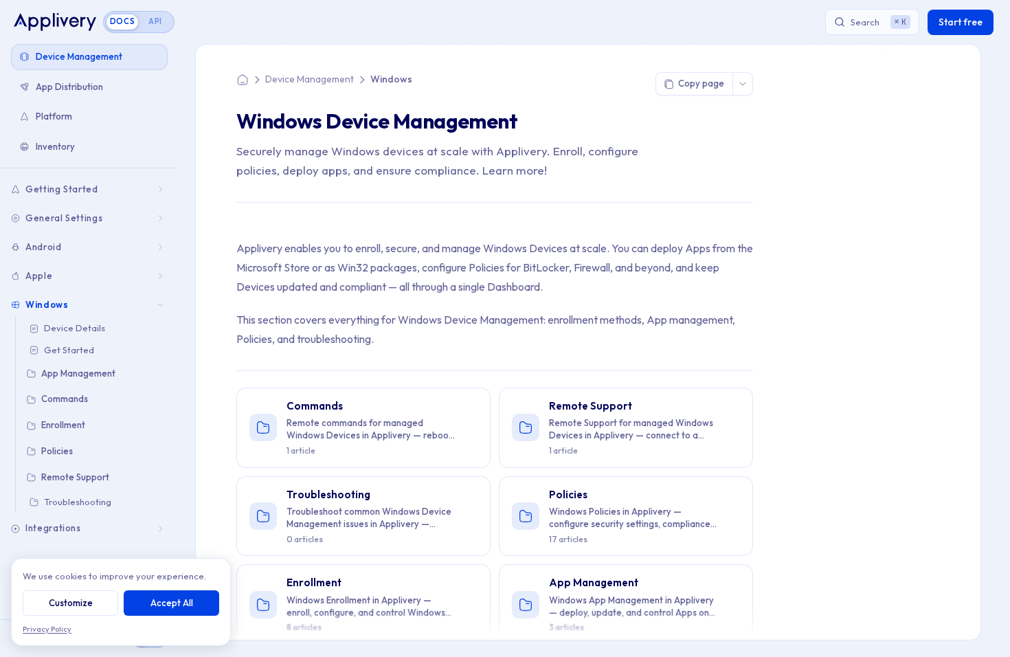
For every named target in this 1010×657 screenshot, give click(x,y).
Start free (961, 22)
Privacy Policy (47, 629)
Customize (71, 602)
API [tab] (155, 21)
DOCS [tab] (122, 21)
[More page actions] (742, 84)
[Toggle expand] (162, 189)
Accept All (171, 602)
